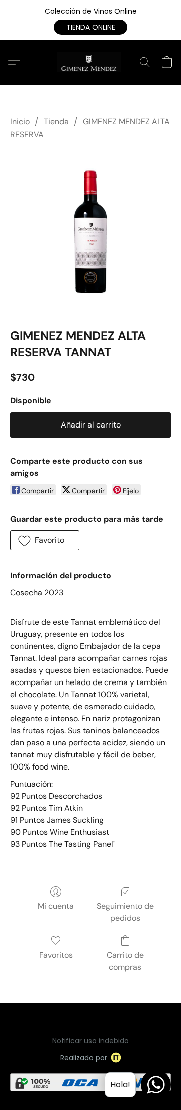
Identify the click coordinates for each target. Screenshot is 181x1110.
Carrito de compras (125, 961)
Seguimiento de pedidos (125, 912)
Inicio (20, 121)
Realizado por (83, 1058)
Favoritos (56, 955)
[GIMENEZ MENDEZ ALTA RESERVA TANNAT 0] (90, 232)
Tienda (56, 121)
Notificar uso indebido (90, 1041)
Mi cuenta (56, 906)
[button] (90, 27)
